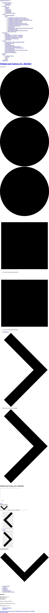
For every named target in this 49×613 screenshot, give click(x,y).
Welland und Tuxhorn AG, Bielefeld (15, 64)
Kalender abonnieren (4, 549)
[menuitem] (26, 4)
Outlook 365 (5, 588)
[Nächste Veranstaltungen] (3, 501)
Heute (1, 503)
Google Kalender (6, 586)
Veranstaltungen (6, 331)
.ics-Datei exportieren (7, 590)
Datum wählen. (11, 510)
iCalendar (4, 587)
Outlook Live (5, 589)
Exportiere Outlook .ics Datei (8, 591)
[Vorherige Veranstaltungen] (3, 500)
